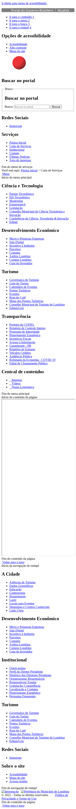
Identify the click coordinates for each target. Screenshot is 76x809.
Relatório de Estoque (22, 349)
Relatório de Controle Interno (27, 328)
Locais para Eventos (21, 603)
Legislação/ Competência (24, 685)
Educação (15, 589)
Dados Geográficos (21, 585)
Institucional (16, 149)
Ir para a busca (19, 24)
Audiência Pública (20, 356)
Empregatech (17, 204)
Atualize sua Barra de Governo (40, 12)
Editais (13, 222)
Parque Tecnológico (21, 194)
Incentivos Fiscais (20, 338)
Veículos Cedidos (20, 352)
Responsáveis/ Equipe (22, 682)
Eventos (14, 294)
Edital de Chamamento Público (28, 363)
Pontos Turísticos (19, 290)
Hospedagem (17, 596)
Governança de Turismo (24, 280)
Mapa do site (17, 51)
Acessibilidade (18, 44)
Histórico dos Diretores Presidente (30, 675)
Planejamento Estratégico (24, 335)
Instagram (15, 757)
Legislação (16, 208)
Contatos (14, 252)
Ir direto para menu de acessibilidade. (24, 3)
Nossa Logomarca (22, 387)
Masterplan (16, 201)
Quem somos (17, 668)
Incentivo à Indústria (21, 245)
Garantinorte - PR (20, 345)
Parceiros (15, 249)
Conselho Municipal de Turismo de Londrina (37, 304)
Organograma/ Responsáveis (27, 678)
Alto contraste (18, 47)
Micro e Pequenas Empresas (26, 238)
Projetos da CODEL (21, 324)
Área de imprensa (20, 160)
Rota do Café (17, 297)
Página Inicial (17, 142)
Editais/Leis (16, 308)
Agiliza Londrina (19, 256)
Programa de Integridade (24, 331)
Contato (14, 153)
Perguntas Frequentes (22, 696)
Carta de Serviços (20, 146)
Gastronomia (17, 593)
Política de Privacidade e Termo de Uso (35, 796)
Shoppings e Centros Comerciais (29, 607)
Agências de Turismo (22, 582)
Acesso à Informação (22, 342)
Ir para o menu (19, 20)
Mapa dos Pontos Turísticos (26, 301)
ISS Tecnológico (19, 197)
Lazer (12, 600)
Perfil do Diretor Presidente (26, 671)
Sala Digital (16, 242)
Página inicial (29, 170)
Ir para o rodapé (20, 27)
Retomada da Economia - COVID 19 (32, 359)
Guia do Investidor (20, 263)
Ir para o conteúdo (21, 17)
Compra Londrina (20, 259)
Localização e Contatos (23, 689)
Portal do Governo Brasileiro (32, 10)
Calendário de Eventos (23, 287)
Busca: (9, 106)
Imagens (16, 380)
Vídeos (15, 383)
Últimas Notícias (19, 156)
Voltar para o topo (13, 562)
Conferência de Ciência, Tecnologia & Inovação (39, 218)
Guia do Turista (18, 283)
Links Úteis (16, 610)
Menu (6, 174)
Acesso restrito (18, 781)
